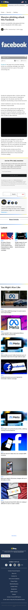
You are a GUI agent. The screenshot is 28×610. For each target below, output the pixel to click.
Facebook (3, 64)
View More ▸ (14, 535)
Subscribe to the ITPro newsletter (16, 5)
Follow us (17, 60)
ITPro (7, 29)
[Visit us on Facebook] (6, 565)
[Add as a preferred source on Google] (5, 555)
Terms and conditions (14, 578)
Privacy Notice (19, 181)
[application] (14, 126)
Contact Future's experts (14, 571)
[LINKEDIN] (12, 203)
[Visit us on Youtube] (15, 565)
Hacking (15, 12)
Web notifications (14, 584)
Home (2, 12)
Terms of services (17, 180)
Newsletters (14, 589)
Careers (14, 594)
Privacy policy (14, 581)
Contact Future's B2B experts (14, 597)
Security (9, 12)
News (21, 29)
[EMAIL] (16, 203)
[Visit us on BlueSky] (18, 565)
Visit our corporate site (19, 551)
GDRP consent (14, 591)
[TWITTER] (9, 203)
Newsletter (24, 60)
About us (14, 573)
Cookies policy (14, 586)
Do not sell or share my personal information (14, 599)
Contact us (14, 576)
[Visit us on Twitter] (10, 565)
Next (23, 194)
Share (4, 60)
